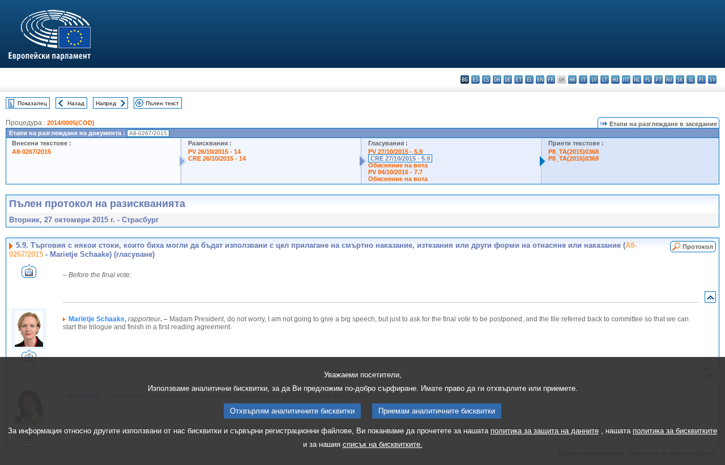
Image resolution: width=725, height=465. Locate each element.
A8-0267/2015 (31, 151)
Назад (75, 103)
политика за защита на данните (545, 431)
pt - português (658, 79)
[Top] (710, 299)
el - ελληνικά (529, 79)
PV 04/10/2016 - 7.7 (395, 172)
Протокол (698, 246)
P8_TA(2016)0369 (573, 158)
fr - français (551, 79)
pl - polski (647, 79)
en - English (540, 79)
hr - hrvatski (572, 79)
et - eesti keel (518, 79)
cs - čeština (486, 79)
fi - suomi (701, 79)
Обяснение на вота (398, 165)
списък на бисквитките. (383, 444)
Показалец (32, 103)
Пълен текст (162, 103)
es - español (475, 79)
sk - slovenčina (680, 79)
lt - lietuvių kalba (604, 79)
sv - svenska (712, 79)
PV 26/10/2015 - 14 (214, 151)
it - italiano (583, 79)
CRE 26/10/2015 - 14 (217, 158)
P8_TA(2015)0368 (573, 151)
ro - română (669, 79)
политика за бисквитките (675, 431)
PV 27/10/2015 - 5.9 (395, 151)
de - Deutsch (508, 79)
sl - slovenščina (690, 79)
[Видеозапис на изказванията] (29, 274)
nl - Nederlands (637, 79)
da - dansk (497, 79)
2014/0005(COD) (71, 122)
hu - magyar (615, 79)
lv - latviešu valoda (594, 79)
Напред (106, 103)
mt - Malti (626, 79)
